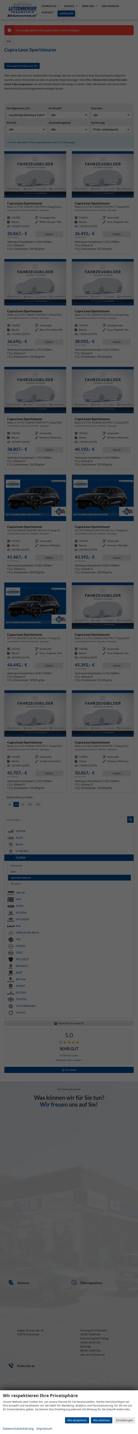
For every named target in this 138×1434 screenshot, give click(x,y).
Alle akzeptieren (77, 1420)
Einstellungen (124, 1420)
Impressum (44, 1429)
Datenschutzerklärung (18, 1429)
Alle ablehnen (101, 1420)
